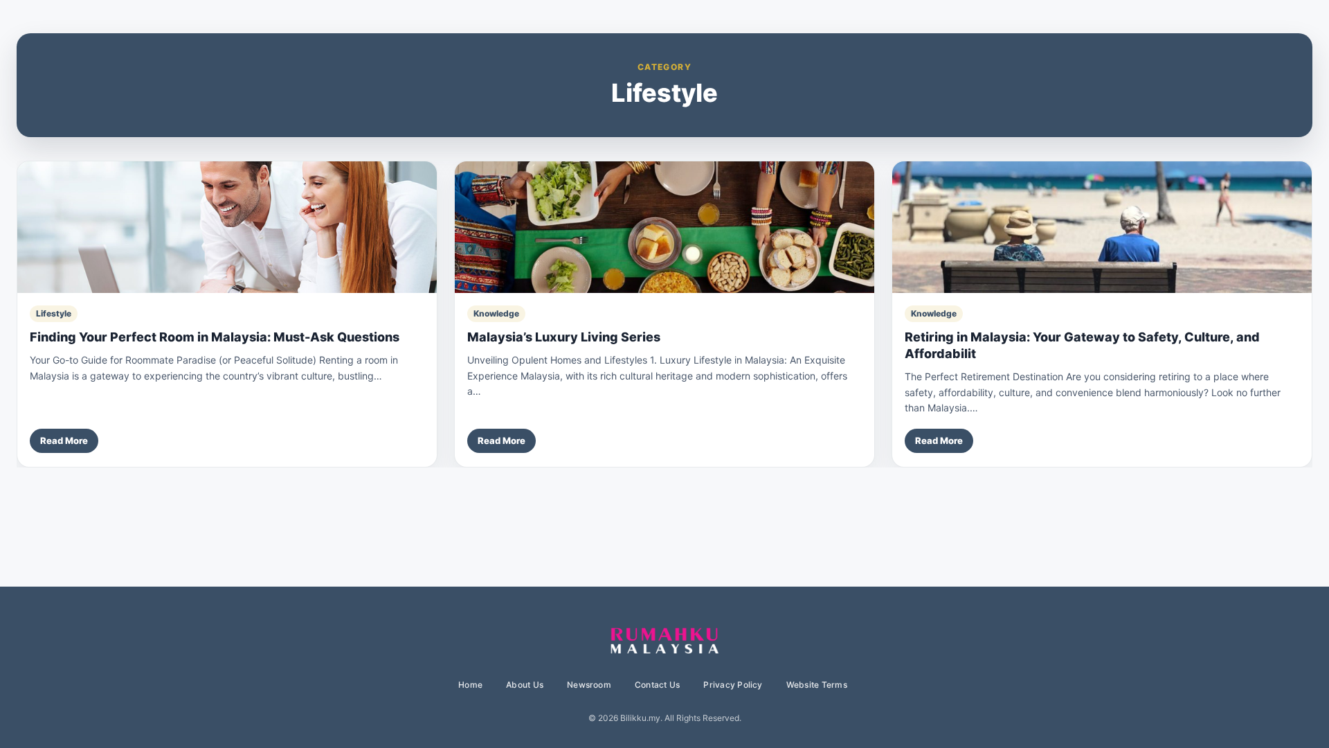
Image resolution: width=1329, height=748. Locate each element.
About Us (524, 684)
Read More (64, 440)
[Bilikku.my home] (664, 641)
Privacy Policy (732, 684)
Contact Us (657, 684)
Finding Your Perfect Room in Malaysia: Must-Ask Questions (214, 337)
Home (470, 684)
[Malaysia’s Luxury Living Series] (664, 227)
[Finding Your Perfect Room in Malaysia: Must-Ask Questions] (227, 227)
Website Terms (816, 684)
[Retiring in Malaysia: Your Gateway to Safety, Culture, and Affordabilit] (1102, 227)
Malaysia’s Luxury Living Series (563, 337)
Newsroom (589, 684)
